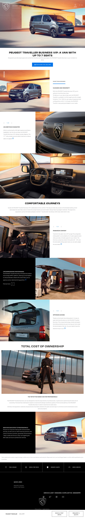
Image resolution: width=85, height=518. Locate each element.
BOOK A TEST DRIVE (19, 487)
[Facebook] (43, 497)
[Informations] (13, 138)
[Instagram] (56, 497)
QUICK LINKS (18, 482)
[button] (42, 65)
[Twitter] (50, 497)
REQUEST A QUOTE (19, 485)
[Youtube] (63, 497)
